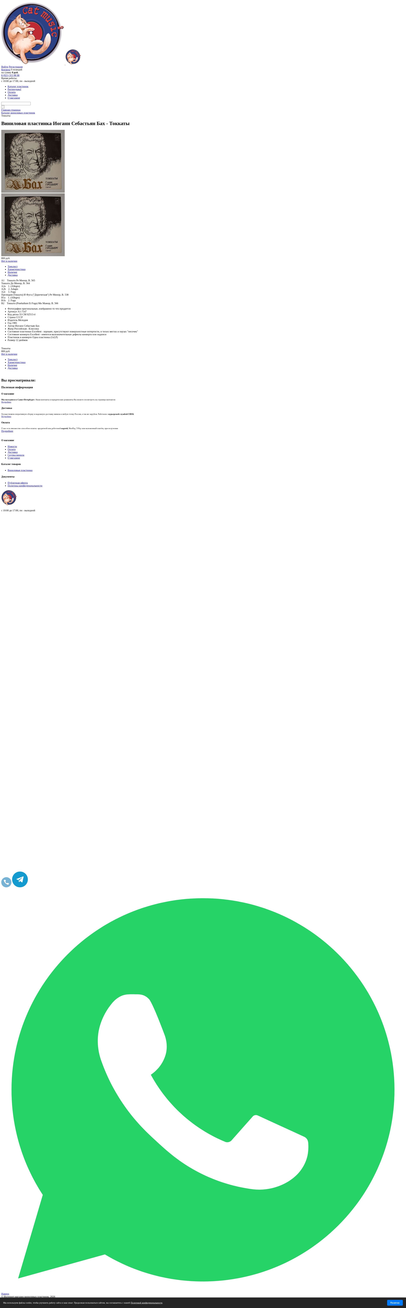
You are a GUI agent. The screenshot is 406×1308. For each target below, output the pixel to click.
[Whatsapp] (203, 1291)
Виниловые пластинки (20, 470)
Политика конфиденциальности (25, 485)
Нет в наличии (9, 261)
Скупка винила (16, 455)
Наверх (5, 1293)
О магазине (14, 458)
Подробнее (6, 402)
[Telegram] (20, 886)
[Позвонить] (6, 886)
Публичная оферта (18, 482)
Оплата (12, 449)
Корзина (5, 69)
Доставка (13, 452)
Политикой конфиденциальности (146, 1303)
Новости (12, 446)
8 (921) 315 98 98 (10, 75)
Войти (4, 66)
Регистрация (16, 66)
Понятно (395, 1302)
